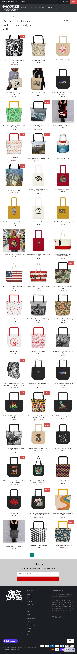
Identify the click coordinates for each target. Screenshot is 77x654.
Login (67, 2)
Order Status (5, 2)
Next (43, 555)
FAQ (28, 614)
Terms (29, 621)
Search (29, 594)
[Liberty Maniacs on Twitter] (59, 617)
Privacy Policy (31, 625)
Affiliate (29, 628)
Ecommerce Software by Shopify (12, 649)
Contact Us (30, 604)
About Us (14, 2)
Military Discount (31, 635)
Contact (22, 2)
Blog (28, 631)
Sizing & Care (31, 618)
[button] (25, 8)
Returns (29, 611)
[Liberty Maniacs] (10, 8)
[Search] (72, 8)
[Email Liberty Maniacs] (53, 617)
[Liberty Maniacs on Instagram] (56, 617)
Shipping (29, 608)
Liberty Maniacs (11, 647)
